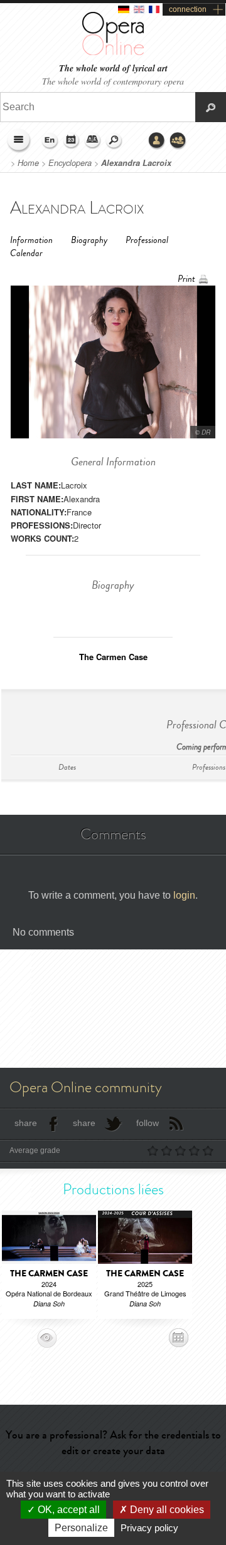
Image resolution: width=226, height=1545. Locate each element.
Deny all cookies (165, 1509)
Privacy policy (149, 1527)
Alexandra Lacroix (136, 162)
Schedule (71, 141)
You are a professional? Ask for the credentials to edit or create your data (113, 1443)
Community (178, 141)
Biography (89, 240)
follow (147, 1123)
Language (50, 141)
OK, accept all (67, 1509)
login (184, 895)
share (25, 1123)
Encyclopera (70, 162)
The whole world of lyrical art (113, 69)
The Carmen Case (113, 657)
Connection (157, 141)
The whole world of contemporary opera (113, 81)
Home (28, 162)
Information (31, 240)
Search (114, 141)
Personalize (81, 1527)
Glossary (93, 141)
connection (188, 9)
